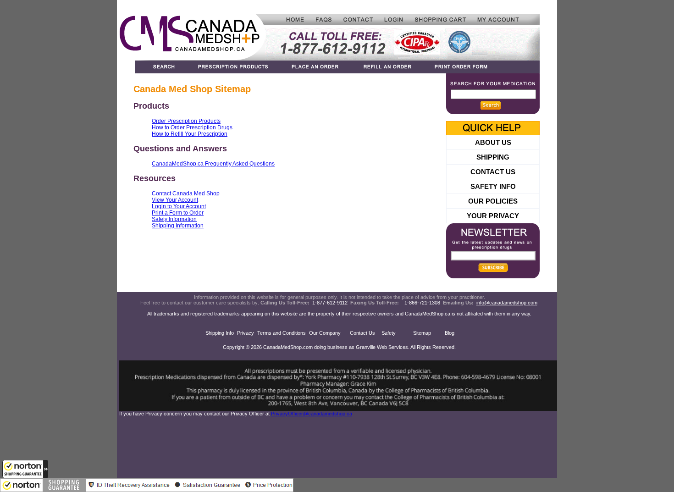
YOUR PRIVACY (493, 216)
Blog (449, 333)
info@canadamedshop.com (506, 302)
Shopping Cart (440, 19)
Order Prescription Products (186, 121)
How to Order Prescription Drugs (192, 127)
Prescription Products (234, 67)
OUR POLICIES (493, 201)
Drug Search (160, 67)
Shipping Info (219, 333)
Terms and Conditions (281, 333)
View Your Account (175, 200)
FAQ (324, 19)
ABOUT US (493, 142)
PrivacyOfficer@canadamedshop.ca (311, 413)
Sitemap (422, 333)
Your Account (506, 19)
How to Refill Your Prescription (189, 134)
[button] (25, 469)
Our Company (325, 333)
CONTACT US (492, 172)
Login (394, 19)
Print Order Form (481, 67)
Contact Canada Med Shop (186, 193)
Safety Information (174, 219)
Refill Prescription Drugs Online (387, 67)
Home (287, 19)
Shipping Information (178, 225)
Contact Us (362, 333)
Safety (388, 333)
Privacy (245, 333)
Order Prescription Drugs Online (316, 67)
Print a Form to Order (178, 213)
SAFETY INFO (493, 186)
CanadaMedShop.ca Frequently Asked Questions (213, 163)
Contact (358, 19)
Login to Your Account (179, 206)
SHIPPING (492, 157)
